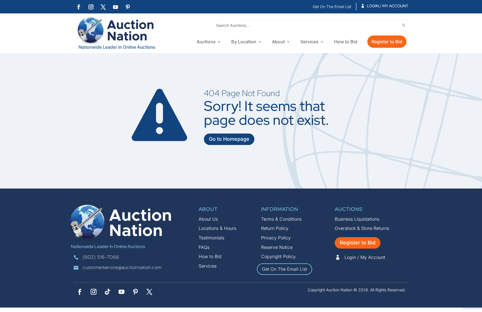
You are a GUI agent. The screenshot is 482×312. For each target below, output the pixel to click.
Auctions (206, 42)
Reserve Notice (277, 247)
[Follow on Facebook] (79, 7)
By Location (243, 42)
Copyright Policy (278, 256)
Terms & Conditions (281, 219)
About (278, 42)
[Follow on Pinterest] (128, 7)
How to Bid (345, 42)
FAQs (204, 247)
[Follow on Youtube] (115, 7)
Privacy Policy (276, 237)
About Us (208, 219)
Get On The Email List (284, 269)
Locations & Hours (217, 228)
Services (309, 42)
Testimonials (211, 237)
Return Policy (274, 228)
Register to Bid (387, 41)
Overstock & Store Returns (362, 228)
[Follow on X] (103, 7)
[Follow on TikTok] (107, 292)
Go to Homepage (229, 139)
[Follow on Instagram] (91, 7)
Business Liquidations (357, 219)
